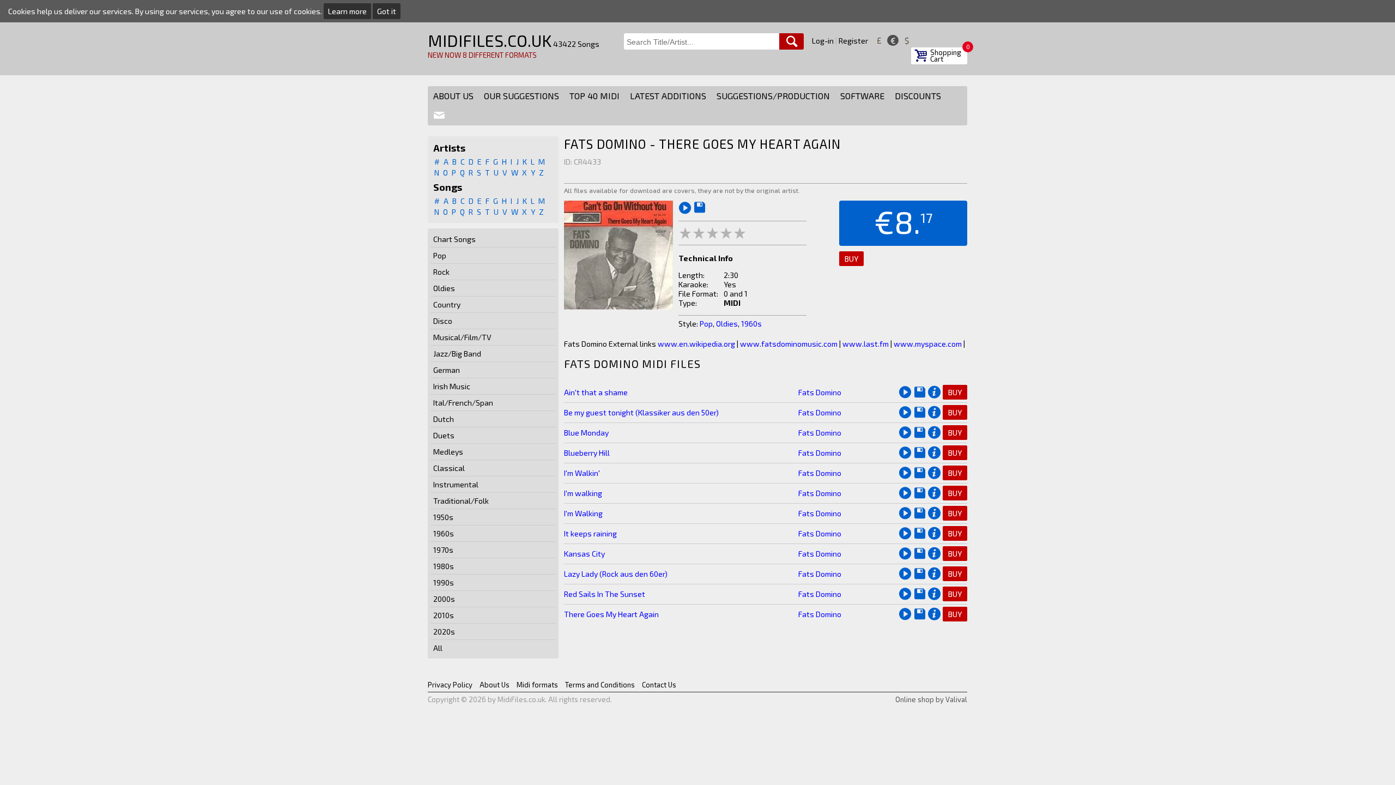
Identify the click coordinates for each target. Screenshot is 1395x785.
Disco (442, 320)
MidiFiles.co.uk (489, 40)
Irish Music (451, 386)
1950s (443, 517)
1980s (443, 566)
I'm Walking (583, 513)
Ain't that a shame (596, 392)
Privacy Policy (450, 684)
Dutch (443, 419)
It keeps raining (590, 533)
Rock (441, 271)
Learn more (347, 11)
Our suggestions (521, 95)
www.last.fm (865, 343)
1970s (443, 549)
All (437, 648)
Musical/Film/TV (462, 337)
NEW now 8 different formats (482, 55)
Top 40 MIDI (594, 95)
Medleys (448, 451)
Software (862, 95)
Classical (449, 468)
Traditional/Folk (461, 500)
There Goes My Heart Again (611, 614)
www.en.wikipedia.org (696, 343)
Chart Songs (454, 239)
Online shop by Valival (931, 699)
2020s (444, 631)
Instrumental (455, 484)
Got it (386, 11)
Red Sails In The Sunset (604, 594)
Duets (443, 435)
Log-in (823, 40)
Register (853, 40)
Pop (439, 255)
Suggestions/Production (773, 95)
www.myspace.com (928, 343)
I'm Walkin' (582, 473)
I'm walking (583, 493)
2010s (443, 615)
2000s (444, 598)
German (446, 370)
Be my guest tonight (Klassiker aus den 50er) (641, 412)
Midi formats (537, 684)
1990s (443, 582)
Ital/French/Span (463, 402)
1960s (443, 533)
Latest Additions (668, 95)
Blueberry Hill (587, 452)
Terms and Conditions (600, 684)
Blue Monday (586, 432)
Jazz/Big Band (457, 353)
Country (446, 304)
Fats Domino (819, 392)
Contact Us (659, 684)
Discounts (918, 95)
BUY (851, 258)
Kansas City (584, 553)
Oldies (444, 288)
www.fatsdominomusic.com (789, 343)
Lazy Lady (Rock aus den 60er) (616, 573)
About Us (453, 95)
